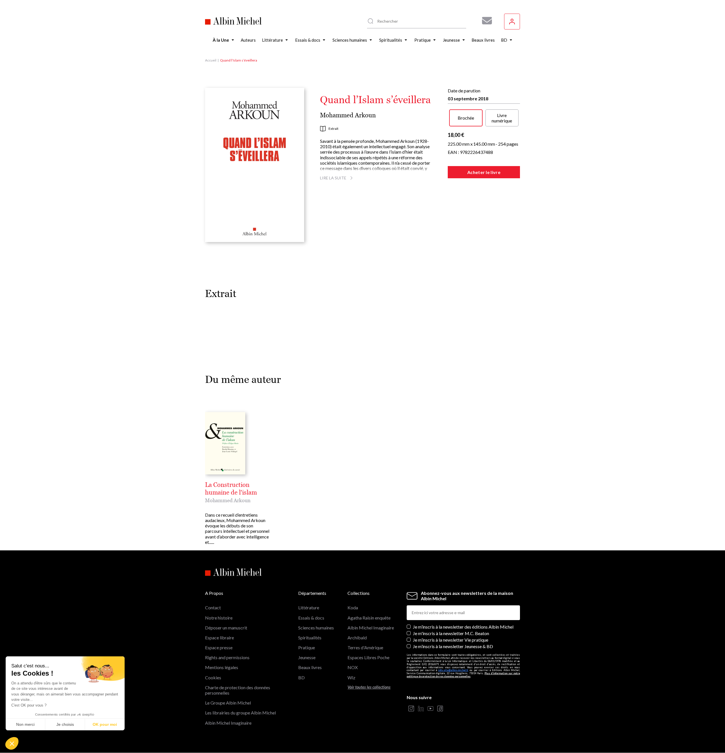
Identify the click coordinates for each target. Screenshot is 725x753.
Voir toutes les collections (369, 687)
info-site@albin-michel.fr (453, 670)
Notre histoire (219, 617)
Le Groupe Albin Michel (228, 702)
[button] (12, 743)
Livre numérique (502, 118)
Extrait (333, 128)
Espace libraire (219, 637)
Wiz (351, 677)
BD (301, 677)
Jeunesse (306, 657)
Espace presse (219, 647)
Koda (352, 607)
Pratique (306, 647)
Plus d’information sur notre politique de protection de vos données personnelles (463, 675)
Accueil (210, 60)
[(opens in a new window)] (411, 709)
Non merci (25, 724)
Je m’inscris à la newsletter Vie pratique (450, 639)
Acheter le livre (483, 172)
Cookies (213, 677)
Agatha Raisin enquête (369, 617)
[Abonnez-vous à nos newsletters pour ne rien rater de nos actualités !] (485, 21)
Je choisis (65, 724)
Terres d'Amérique (365, 647)
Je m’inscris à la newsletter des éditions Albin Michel (463, 626)
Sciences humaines (316, 627)
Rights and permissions (227, 657)
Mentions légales (221, 667)
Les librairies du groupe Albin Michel (240, 712)
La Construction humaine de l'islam (231, 488)
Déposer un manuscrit (226, 627)
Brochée (466, 117)
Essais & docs (311, 617)
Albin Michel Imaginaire (228, 723)
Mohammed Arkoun (348, 115)
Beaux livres (310, 667)
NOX (352, 667)
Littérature (308, 607)
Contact (213, 607)
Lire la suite (333, 177)
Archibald (357, 637)
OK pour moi (105, 724)
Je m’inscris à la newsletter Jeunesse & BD (453, 646)
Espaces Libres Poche (368, 657)
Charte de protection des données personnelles (237, 690)
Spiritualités (309, 637)
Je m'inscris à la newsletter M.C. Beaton (451, 633)
